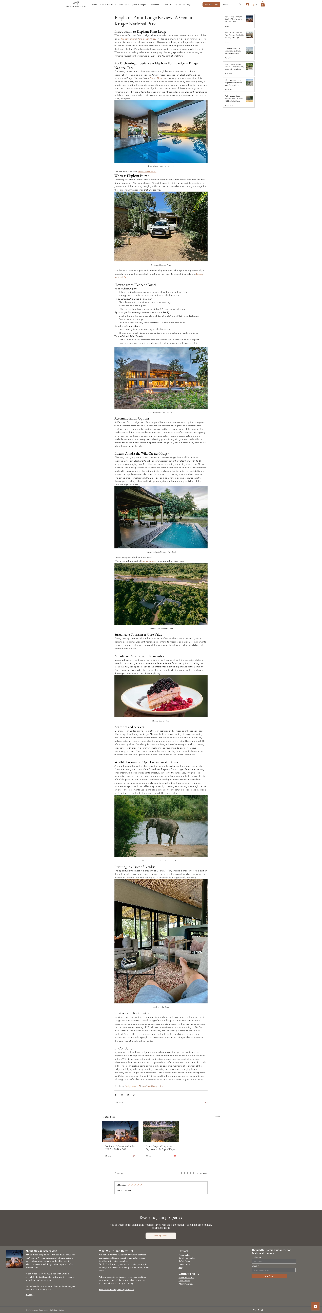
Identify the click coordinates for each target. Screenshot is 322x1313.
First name (256, 1257)
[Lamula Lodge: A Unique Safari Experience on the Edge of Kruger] (161, 1131)
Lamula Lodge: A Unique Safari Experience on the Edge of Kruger (160, 1148)
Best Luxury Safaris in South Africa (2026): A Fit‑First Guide (120, 1148)
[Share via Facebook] (115, 1094)
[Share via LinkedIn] (128, 1094)
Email (254, 1266)
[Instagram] (262, 1309)
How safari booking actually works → (116, 1289)
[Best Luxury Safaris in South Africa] (120, 1131)
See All (217, 1116)
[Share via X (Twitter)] (122, 1094)
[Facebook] (258, 1309)
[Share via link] (134, 1094)
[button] (132, 4)
